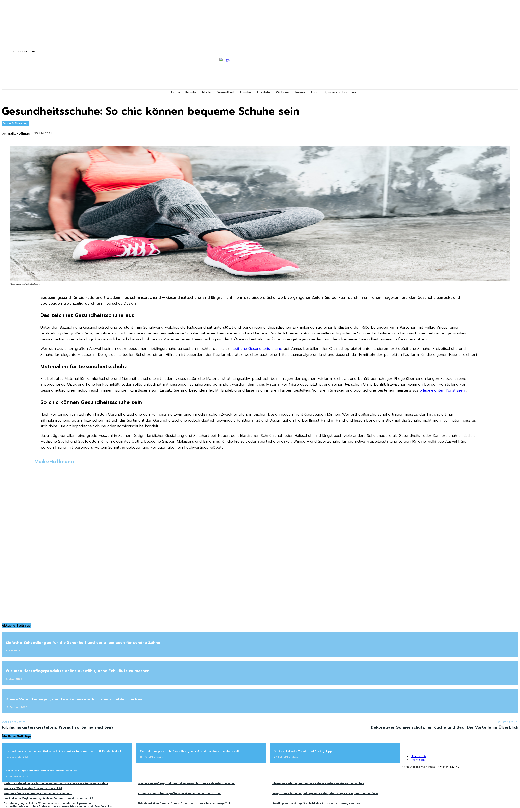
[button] (6, 51)
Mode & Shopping (15, 123)
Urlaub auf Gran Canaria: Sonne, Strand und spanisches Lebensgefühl (184, 803)
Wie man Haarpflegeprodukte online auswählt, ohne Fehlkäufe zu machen (78, 671)
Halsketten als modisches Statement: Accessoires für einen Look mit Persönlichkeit (63, 751)
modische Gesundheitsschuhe (256, 349)
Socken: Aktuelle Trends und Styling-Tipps (304, 751)
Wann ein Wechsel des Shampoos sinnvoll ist (33, 788)
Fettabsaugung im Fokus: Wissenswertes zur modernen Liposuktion (48, 803)
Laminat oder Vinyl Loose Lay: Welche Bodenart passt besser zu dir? (48, 798)
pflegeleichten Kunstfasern (442, 390)
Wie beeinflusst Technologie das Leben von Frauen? (38, 793)
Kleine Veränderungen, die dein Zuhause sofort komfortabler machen (74, 699)
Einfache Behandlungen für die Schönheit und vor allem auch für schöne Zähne (83, 642)
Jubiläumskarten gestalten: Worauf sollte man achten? (58, 727)
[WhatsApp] (104, 132)
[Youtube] (439, 51)
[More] (119, 132)
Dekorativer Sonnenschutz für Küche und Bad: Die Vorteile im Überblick (444, 727)
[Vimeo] (434, 51)
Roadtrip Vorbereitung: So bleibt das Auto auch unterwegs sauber (316, 803)
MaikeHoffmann (19, 133)
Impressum (418, 759)
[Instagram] (423, 51)
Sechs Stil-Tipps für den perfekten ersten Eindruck (41, 770)
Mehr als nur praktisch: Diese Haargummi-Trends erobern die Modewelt (189, 751)
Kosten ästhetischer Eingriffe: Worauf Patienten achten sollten (179, 793)
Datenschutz (418, 756)
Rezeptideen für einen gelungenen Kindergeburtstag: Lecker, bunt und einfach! (325, 793)
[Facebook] (417, 51)
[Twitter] (428, 51)
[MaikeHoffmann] (18, 468)
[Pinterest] (89, 132)
